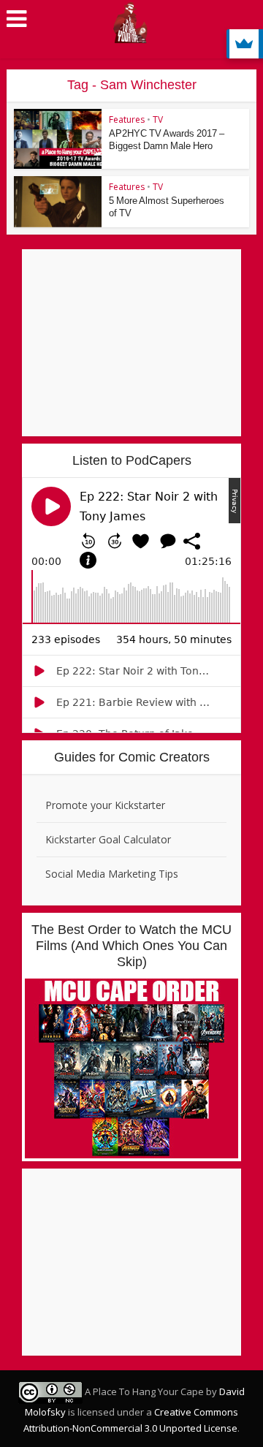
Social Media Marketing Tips (111, 874)
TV (158, 119)
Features (127, 119)
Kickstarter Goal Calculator (108, 839)
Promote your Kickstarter (105, 805)
